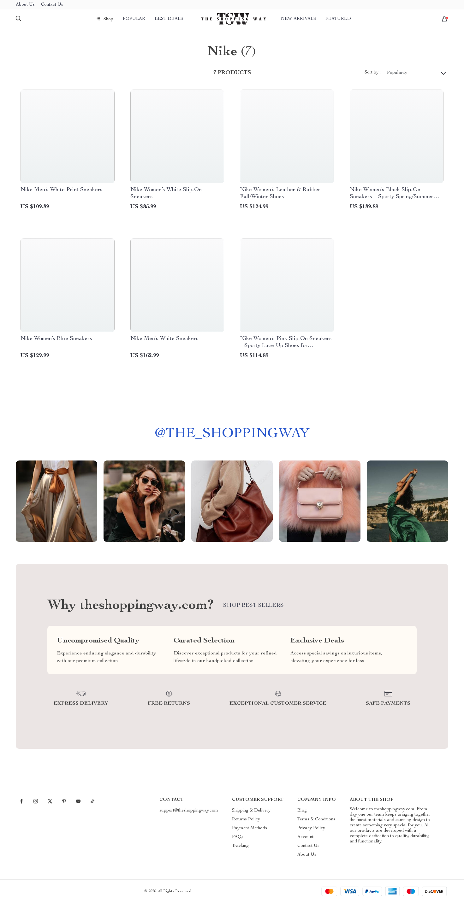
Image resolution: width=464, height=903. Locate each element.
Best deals (169, 19)
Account (305, 837)
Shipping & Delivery (251, 810)
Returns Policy (246, 819)
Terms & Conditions (316, 819)
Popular (134, 19)
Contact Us (52, 5)
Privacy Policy (311, 828)
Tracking (240, 846)
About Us (25, 5)
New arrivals (298, 19)
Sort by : (373, 72)
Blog (302, 810)
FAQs (237, 837)
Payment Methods (249, 828)
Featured (338, 19)
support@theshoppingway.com (188, 810)
